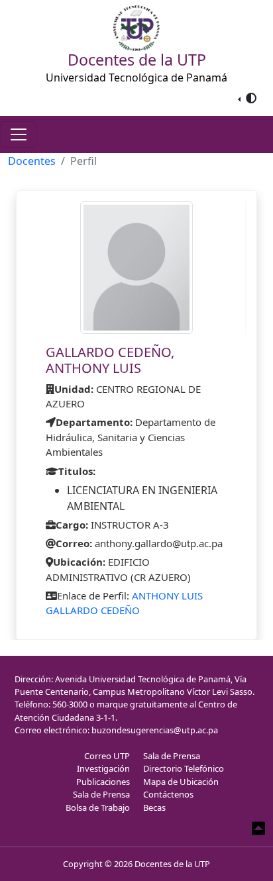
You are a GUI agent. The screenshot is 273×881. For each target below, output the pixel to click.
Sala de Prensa (101, 794)
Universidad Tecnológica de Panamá (136, 77)
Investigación (103, 768)
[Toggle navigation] (18, 134)
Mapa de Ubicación (181, 782)
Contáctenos (168, 794)
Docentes (32, 161)
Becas (154, 807)
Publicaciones (103, 782)
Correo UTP (107, 756)
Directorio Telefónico (183, 768)
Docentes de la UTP (172, 864)
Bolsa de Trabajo (98, 807)
